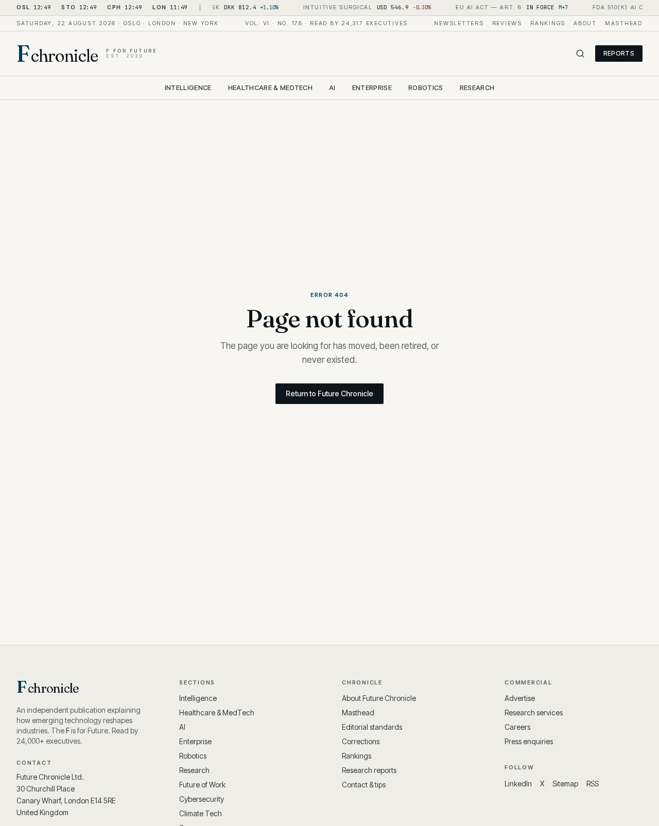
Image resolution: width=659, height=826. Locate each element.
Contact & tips (364, 784)
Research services (534, 712)
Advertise (520, 698)
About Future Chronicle (379, 698)
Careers (517, 727)
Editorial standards (372, 727)
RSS (592, 783)
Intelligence (188, 87)
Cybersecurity (201, 799)
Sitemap (565, 783)
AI (332, 87)
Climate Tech (200, 813)
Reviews (507, 23)
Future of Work (202, 784)
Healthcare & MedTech (270, 87)
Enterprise (372, 87)
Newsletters (458, 23)
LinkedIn (518, 783)
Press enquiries (529, 741)
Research (477, 87)
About (585, 23)
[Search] (580, 53)
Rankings (547, 23)
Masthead (624, 23)
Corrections (360, 741)
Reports (618, 53)
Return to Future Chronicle (329, 393)
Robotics (425, 87)
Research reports (369, 770)
